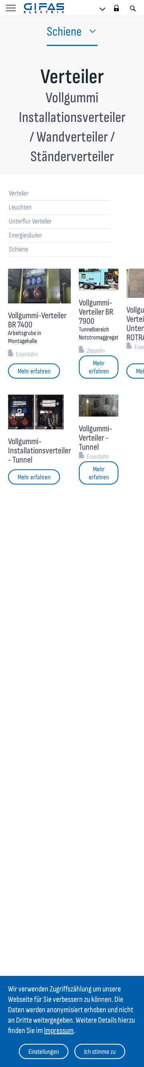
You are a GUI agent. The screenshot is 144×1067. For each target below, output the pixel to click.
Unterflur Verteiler (30, 221)
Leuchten (20, 207)
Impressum (59, 1030)
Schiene (18, 249)
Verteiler (18, 193)
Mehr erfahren (34, 371)
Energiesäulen (25, 235)
